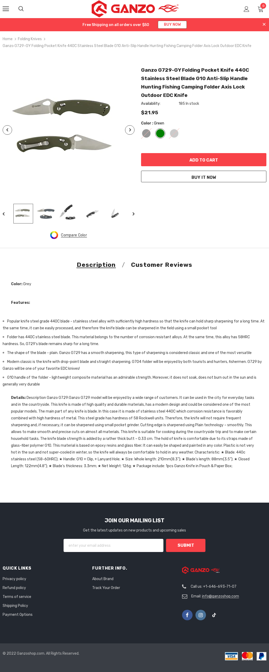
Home (8, 39)
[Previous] (7, 130)
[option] (68, 130)
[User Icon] (246, 9)
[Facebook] (187, 615)
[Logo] (135, 8)
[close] (264, 24)
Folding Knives (30, 39)
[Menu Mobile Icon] (6, 9)
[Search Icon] (26, 9)
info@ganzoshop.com (220, 596)
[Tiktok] (214, 615)
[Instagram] (200, 615)
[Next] (129, 130)
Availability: (151, 103)
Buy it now (204, 177)
